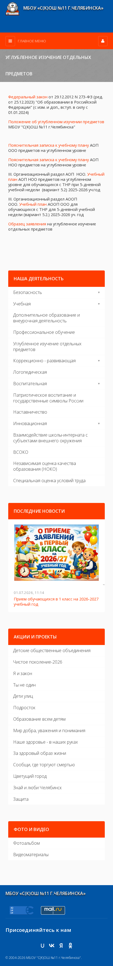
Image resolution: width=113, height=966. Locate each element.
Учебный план (33, 204)
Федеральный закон (27, 96)
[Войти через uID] (42, 945)
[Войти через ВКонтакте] (52, 945)
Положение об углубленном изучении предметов (56, 121)
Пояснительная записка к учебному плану (48, 145)
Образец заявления (27, 223)
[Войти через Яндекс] (61, 945)
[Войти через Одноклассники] (70, 945)
